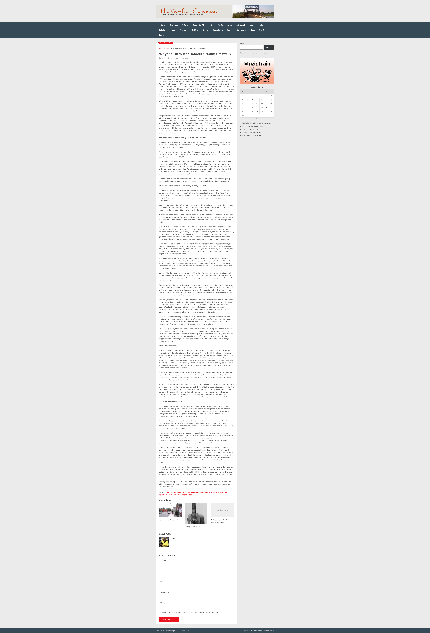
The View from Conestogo (165, 631)
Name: (161, 581)
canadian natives (183, 492)
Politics (195, 30)
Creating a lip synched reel (251, 132)
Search (242, 44)
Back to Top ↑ (268, 631)
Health (251, 25)
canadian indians (170, 492)
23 (243, 112)
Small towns (218, 30)
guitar (229, 25)
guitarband (240, 25)
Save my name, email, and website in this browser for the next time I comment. (191, 613)
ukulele (161, 35)
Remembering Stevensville (251, 135)
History (261, 25)
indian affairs (218, 492)
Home (161, 48)
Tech (253, 30)
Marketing (162, 30)
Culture (185, 25)
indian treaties (187, 495)
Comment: (163, 560)
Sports (229, 30)
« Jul (256, 119)
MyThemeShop (256, 631)
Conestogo (174, 25)
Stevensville (241, 30)
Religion (206, 30)
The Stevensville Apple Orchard (253, 126)
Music (173, 30)
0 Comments (183, 58)
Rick (165, 58)
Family (220, 25)
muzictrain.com (266, 53)
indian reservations (173, 495)
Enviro (211, 25)
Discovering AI (198, 25)
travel (261, 30)
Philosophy (184, 30)
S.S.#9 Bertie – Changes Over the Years (256, 123)
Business (161, 25)
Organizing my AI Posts (250, 129)
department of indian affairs (201, 492)
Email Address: (164, 592)
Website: (162, 603)
